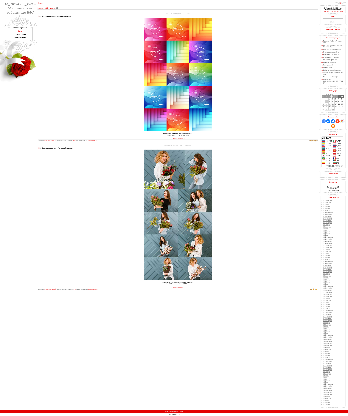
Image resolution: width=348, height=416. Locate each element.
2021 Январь (327, 319)
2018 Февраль (327, 247)
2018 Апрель (327, 251)
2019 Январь (327, 270)
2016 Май (326, 204)
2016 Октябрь (327, 214)
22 (329, 107)
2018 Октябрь (327, 263)
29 (329, 109)
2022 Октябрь (327, 361)
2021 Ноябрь (327, 339)
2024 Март (326, 396)
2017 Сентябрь (328, 237)
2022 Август (327, 357)
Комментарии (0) (92, 140)
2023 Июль (326, 380)
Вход (341, 11)
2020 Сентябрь (328, 310)
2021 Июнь (326, 329)
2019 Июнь (326, 280)
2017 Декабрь (327, 243)
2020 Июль (326, 306)
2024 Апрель (327, 398)
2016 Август (327, 210)
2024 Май (326, 400)
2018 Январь (327, 245)
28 (326, 109)
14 (326, 104)
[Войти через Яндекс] (337, 121)
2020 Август (327, 308)
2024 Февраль (327, 394)
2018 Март (326, 249)
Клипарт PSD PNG (329, 57)
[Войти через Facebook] (333, 121)
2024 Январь (327, 392)
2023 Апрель (327, 374)
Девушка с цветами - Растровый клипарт (57, 148)
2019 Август (327, 284)
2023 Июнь (326, 378)
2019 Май (326, 278)
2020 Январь (327, 294)
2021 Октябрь (327, 337)
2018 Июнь (326, 255)
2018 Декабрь (327, 267)
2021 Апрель (327, 325)
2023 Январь (327, 368)
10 (336, 101)
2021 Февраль (327, 321)
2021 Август (327, 333)
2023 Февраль (327, 370)
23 (333, 107)
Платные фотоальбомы (331, 49)
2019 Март (326, 274)
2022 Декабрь (327, 365)
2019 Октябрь (327, 288)
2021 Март (326, 323)
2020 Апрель (327, 300)
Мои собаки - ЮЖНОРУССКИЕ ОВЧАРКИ (333, 80)
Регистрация (334, 11)
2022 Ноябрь (327, 363)
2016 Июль (326, 208)
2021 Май (326, 327)
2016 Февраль (327, 200)
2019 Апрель (327, 276)
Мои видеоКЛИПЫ (329, 77)
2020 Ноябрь (327, 314)
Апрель (52, 8)
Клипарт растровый (50, 289)
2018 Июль (326, 257)
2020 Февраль (327, 296)
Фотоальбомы (328, 62)
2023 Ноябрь (327, 388)
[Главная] (341, 2)
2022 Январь (327, 343)
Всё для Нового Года (330, 70)
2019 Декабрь (327, 292)
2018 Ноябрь (327, 265)
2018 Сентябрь (328, 261)
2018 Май (326, 253)
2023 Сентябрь (328, 384)
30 (333, 109)
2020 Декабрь (327, 316)
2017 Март (326, 225)
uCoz (178, 414)
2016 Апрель (327, 202)
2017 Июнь (326, 231)
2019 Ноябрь (327, 290)
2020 (46, 8)
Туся (74, 140)
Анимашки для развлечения (333, 72)
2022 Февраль (327, 345)
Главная (40, 8)
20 (323, 107)
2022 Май (326, 351)
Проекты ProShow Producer (332, 41)
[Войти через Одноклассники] (333, 126)
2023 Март (326, 372)
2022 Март (326, 347)
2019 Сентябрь (328, 286)
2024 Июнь (326, 402)
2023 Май (326, 376)
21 (326, 107)
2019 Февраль (327, 272)
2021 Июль (326, 331)
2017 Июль (326, 233)
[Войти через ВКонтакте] (328, 121)
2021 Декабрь (327, 341)
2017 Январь (327, 221)
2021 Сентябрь (328, 335)
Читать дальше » (178, 138)
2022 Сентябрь (328, 359)
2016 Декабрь (327, 218)
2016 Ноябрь (327, 216)
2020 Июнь (326, 304)
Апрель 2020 (328, 94)
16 (333, 104)
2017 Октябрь (327, 239)
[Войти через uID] (324, 121)
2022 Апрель (327, 349)
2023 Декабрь (327, 390)
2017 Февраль (327, 223)
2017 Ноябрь (327, 241)
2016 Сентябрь (328, 212)
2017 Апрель (327, 227)
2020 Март (326, 298)
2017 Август (327, 235)
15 (329, 104)
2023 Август (327, 382)
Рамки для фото (328, 60)
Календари (327, 65)
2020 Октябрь (327, 312)
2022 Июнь (326, 353)
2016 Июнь (326, 206)
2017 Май (326, 229)
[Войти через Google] (342, 121)
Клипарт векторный (49, 140)
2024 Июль (326, 404)
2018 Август (327, 259)
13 (323, 104)
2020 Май (326, 302)
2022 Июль (326, 355)
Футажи (325, 67)
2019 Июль (326, 282)
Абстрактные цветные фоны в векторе (56, 16)
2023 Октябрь (327, 386)
